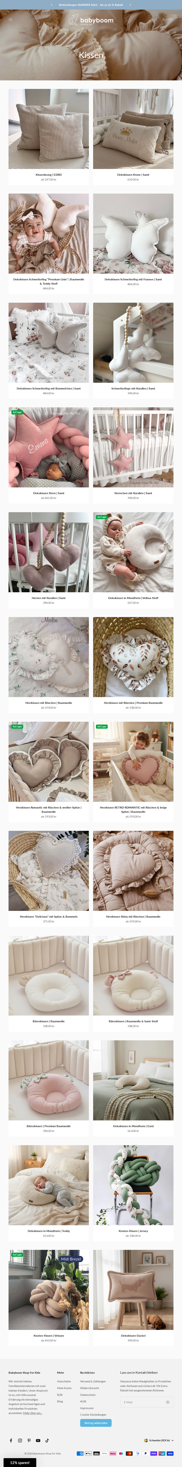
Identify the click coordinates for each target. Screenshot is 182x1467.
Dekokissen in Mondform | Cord (133, 1126)
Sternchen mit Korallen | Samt (133, 493)
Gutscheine (64, 1381)
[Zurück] (51, 4)
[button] (20, 1462)
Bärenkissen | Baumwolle (49, 1021)
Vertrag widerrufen (95, 1422)
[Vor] (130, 4)
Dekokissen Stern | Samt (48, 493)
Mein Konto (64, 1388)
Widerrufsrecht (89, 1388)
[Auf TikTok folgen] (47, 1440)
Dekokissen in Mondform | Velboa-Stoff (133, 598)
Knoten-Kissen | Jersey (133, 1231)
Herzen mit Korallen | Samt (49, 598)
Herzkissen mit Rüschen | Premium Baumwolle (133, 702)
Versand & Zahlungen (93, 1381)
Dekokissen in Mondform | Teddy (49, 1231)
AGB (83, 1401)
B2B (60, 1394)
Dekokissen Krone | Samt (133, 174)
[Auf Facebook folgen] (11, 1440)
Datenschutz (88, 1394)
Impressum (87, 1408)
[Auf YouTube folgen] (38, 1440)
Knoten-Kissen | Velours (49, 1335)
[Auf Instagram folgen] (20, 1440)
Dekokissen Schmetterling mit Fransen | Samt (133, 279)
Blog (60, 1401)
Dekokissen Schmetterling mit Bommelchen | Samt (49, 388)
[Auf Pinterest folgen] (29, 1440)
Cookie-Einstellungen (93, 1414)
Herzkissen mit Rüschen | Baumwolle (48, 702)
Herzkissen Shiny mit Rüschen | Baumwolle (133, 916)
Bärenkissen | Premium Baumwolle (49, 1126)
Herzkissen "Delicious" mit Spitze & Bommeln (48, 916)
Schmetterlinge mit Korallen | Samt (133, 388)
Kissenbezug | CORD (49, 174)
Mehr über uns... (32, 1413)
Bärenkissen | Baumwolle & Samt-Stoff (133, 1021)
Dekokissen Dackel (133, 1335)
